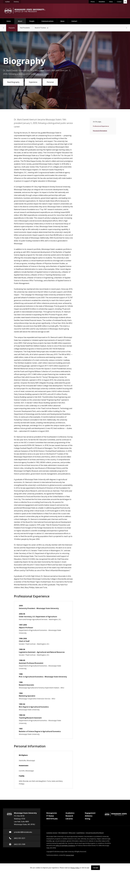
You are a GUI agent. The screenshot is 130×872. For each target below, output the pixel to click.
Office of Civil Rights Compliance (65, 845)
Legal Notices (81, 833)
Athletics (88, 816)
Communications (47, 21)
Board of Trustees (40, 28)
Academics (70, 813)
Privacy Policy (74, 868)
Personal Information (100, 131)
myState (8, 2)
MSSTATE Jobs (52, 819)
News (62, 21)
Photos (93, 2)
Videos (111, 2)
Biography (13, 28)
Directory (17, 2)
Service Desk (70, 855)
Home (9, 21)
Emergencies (51, 813)
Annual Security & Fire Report (95, 833)
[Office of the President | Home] (24, 11)
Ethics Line (72, 833)
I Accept (95, 868)
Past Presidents (25, 28)
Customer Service (51, 833)
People (31, 21)
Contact (119, 2)
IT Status (50, 816)
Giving (87, 819)
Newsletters (102, 2)
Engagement (90, 813)
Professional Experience (101, 126)
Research (69, 816)
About (22, 21)
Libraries (69, 819)
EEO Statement (63, 833)
